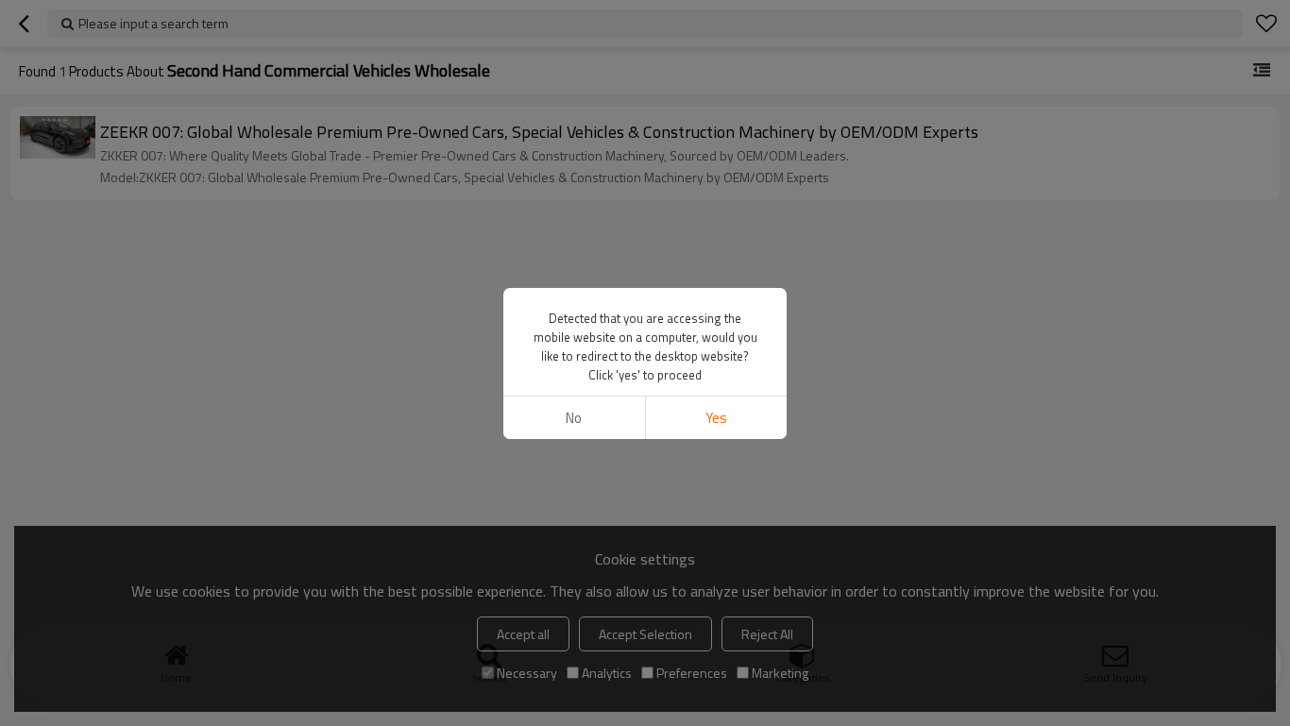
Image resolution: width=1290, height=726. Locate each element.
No (574, 418)
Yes (716, 418)
